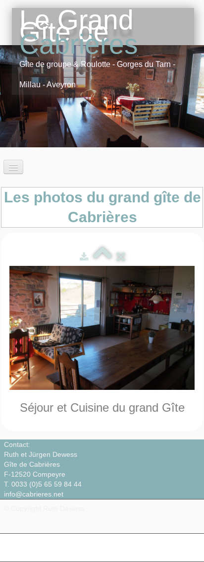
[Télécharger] (84, 256)
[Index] (102, 256)
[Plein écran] (121, 256)
